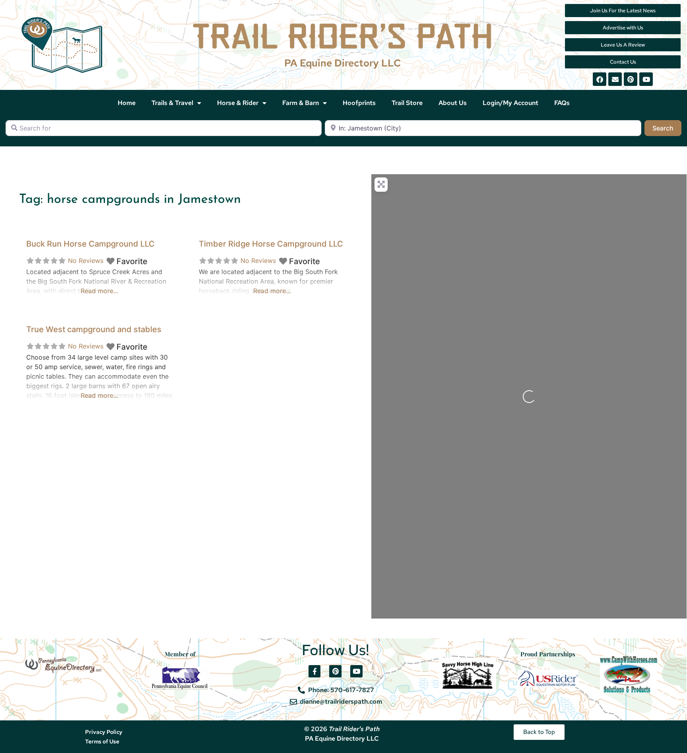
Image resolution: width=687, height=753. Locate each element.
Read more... (99, 291)
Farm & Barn (300, 103)
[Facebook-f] (315, 671)
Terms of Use (102, 741)
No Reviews (85, 261)
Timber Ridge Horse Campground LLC (271, 244)
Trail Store (407, 103)
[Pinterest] (630, 79)
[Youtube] (646, 79)
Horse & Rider (237, 103)
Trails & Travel (172, 103)
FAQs (562, 103)
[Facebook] (599, 79)
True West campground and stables (93, 329)
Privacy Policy (103, 731)
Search (666, 128)
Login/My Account (510, 103)
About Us (453, 103)
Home (127, 103)
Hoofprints (359, 103)
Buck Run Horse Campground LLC (90, 244)
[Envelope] (615, 79)
